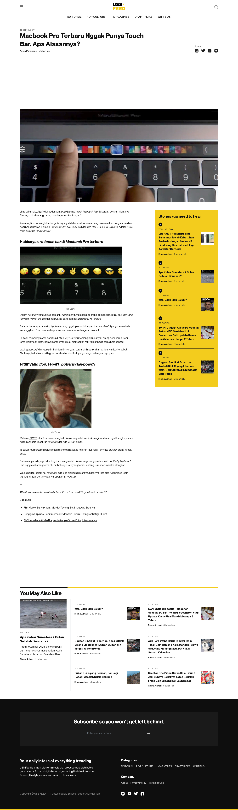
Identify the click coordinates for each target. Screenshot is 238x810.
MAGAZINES (121, 16)
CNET (95, 227)
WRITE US (164, 16)
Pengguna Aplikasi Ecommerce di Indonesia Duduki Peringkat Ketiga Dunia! (65, 514)
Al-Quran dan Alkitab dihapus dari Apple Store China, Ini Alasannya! (60, 520)
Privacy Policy (138, 782)
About (124, 782)
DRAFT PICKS (144, 16)
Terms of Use (156, 782)
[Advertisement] (119, 84)
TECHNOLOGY (27, 30)
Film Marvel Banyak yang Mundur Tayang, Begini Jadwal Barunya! (59, 507)
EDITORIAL (74, 16)
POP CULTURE (96, 16)
